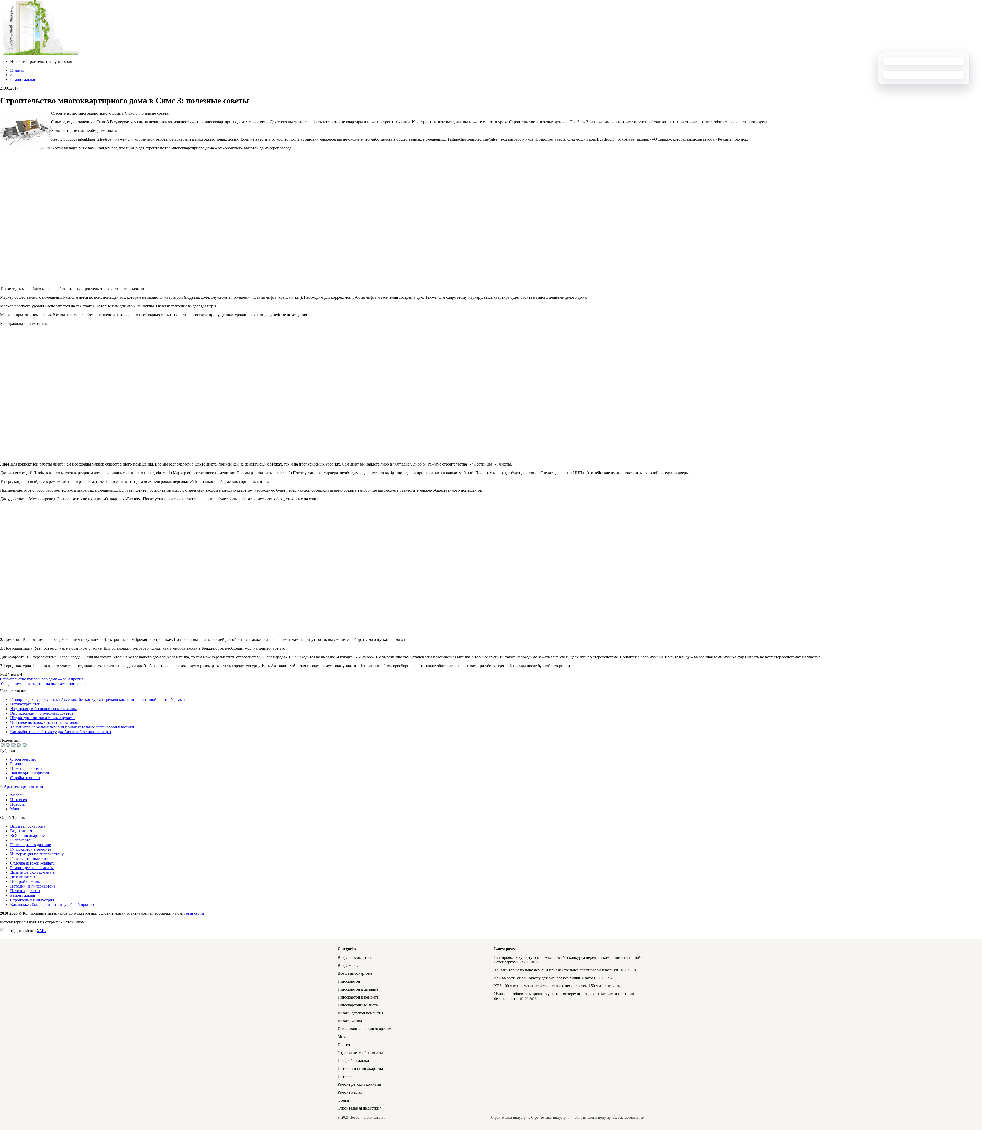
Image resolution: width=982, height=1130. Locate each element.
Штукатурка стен (25, 704)
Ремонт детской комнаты (32, 868)
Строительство (23, 759)
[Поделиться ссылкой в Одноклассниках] (25, 745)
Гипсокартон (21, 840)
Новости (17, 804)
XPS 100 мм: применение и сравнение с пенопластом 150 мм (547, 986)
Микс (15, 809)
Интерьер (18, 799)
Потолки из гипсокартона (32, 886)
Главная (17, 70)
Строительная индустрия (32, 900)
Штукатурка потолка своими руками (42, 718)
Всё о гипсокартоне (27, 835)
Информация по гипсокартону (37, 854)
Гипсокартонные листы (30, 858)
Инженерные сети (26, 768)
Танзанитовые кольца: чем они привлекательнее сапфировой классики (72, 727)
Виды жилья (21, 831)
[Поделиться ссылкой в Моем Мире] (19, 745)
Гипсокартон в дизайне (30, 845)
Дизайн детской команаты (33, 872)
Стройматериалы (25, 778)
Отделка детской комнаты (32, 863)
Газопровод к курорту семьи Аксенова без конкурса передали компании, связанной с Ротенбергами (97, 699)
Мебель (16, 795)
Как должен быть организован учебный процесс (52, 904)
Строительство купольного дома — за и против (41, 679)
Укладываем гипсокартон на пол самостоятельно (43, 683)
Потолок (17, 891)
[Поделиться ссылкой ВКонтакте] (2, 745)
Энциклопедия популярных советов (41, 713)
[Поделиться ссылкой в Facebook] (8, 745)
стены (35, 891)
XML (41, 930)
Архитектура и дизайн (23, 786)
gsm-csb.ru (195, 913)
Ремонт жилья (22, 79)
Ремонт (16, 764)
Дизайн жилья (22, 877)
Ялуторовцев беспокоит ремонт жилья (43, 708)
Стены (343, 1100)
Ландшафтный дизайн (29, 773)
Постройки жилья (25, 881)
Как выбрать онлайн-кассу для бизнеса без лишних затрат (60, 731)
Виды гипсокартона (27, 826)
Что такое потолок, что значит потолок (44, 722)
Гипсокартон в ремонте (30, 849)
